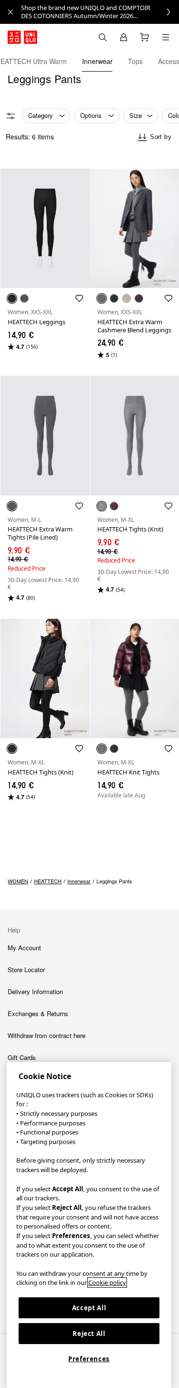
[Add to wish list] (79, 298)
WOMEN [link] (18, 881)
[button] (45, 228)
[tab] (97, 61)
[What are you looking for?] (102, 37)
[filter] (10, 116)
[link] (100, 12)
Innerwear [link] (79, 881)
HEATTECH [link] (48, 881)
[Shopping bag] (144, 37)
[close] (10, 11)
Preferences (89, 1359)
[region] (89, 1225)
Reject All (89, 1333)
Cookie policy (107, 1282)
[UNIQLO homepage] (22, 37)
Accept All (89, 1307)
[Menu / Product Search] (165, 37)
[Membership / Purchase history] (123, 37)
